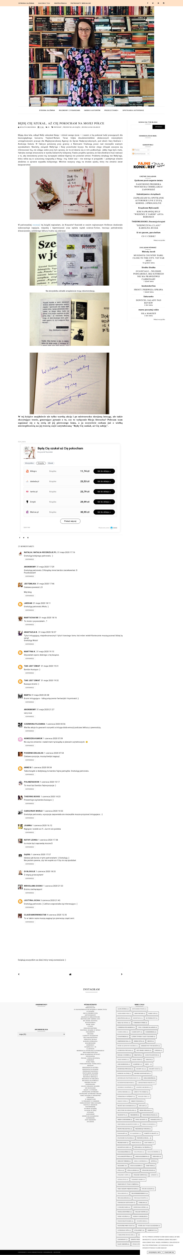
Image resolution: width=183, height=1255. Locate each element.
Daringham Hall (123, 1041)
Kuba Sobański (149, 1078)
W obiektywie (90, 1099)
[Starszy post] (122, 974)
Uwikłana (142, 1202)
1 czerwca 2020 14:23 (51, 797)
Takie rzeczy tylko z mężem (127, 1184)
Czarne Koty (136, 1032)
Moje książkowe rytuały (90, 1054)
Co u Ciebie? (149, 236)
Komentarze (140, 154)
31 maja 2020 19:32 (50, 680)
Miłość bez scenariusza (126, 1105)
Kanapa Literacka (90, 1041)
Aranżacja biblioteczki (90, 1017)
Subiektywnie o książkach (149, 194)
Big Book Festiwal (90, 1020)
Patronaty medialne (81, 3)
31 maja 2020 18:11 (42, 603)
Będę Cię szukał (123, 1022)
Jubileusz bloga (90, 1039)
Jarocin (148, 1059)
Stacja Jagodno (135, 1165)
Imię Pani (137, 1055)
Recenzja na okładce (91, 127)
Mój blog (28, 592)
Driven (149, 1041)
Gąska (27, 854)
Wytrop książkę (90, 1108)
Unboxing (90, 1097)
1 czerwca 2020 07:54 (54, 753)
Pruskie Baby (122, 1142)
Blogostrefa (90, 1022)
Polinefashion (31, 782)
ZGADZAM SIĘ (169, 1252)
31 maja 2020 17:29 (45, 567)
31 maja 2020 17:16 (66, 552)
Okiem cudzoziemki (124, 1119)
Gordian (157, 1050)
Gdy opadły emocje (143, 1050)
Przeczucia (135, 1142)
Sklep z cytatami (90, 1090)
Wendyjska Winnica (139, 1207)
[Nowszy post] (19, 974)
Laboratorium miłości (145, 1082)
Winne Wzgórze (123, 1216)
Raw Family (148, 1142)
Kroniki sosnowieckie (141, 1073)
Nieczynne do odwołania (126, 1110)
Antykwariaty (90, 1015)
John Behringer (123, 1064)
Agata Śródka (122, 1009)
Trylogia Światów (140, 1198)
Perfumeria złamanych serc (127, 1124)
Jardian (28, 603)
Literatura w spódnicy (125, 1096)
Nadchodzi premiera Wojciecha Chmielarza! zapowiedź (148, 187)
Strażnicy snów (123, 1175)
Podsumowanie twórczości (90, 1063)
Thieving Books (32, 797)
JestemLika (30, 584)
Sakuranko (149, 297)
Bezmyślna (137, 1018)
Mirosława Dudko (33, 886)
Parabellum (155, 1119)
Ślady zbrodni (122, 1244)
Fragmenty (90, 1032)
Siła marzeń (148, 313)
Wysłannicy (138, 1230)
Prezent (90, 1065)
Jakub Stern (136, 1059)
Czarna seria (122, 1032)
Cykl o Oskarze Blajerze (146, 1027)
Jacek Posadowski (151, 1055)
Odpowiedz (29, 559)
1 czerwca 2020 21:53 (53, 886)
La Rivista (90, 1048)
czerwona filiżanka (34, 724)
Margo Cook (122, 1101)
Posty (137, 150)
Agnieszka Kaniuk (33, 738)
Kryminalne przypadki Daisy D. (128, 1078)
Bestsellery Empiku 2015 (90, 1019)
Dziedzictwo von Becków (149, 1045)
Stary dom (149, 1165)
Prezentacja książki (72, 127)
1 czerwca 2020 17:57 (41, 854)
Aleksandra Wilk (123, 1013)
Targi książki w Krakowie (90, 1095)
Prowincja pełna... (143, 1138)
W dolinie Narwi (123, 1207)
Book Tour (90, 1024)
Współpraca (60, 3)
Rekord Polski (90, 1082)
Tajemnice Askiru (137, 1179)
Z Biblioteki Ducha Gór (125, 1235)
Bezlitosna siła (123, 1018)
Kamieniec (136, 1064)
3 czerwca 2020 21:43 (50, 900)
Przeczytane (111, 110)
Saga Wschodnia (152, 1152)
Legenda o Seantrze (124, 1087)
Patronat (58, 127)
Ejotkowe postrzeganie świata (149, 180)
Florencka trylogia (124, 1050)
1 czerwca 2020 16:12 (42, 825)
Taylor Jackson (147, 1188)
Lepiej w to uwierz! (140, 1092)
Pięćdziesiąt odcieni (142, 1128)
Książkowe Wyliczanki (148, 208)
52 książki (90, 1011)
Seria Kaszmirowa (141, 1156)
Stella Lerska (132, 1170)
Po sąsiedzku (134, 1133)
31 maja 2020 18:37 (47, 632)
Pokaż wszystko (159, 240)
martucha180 (31, 618)
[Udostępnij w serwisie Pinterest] (28, 538)
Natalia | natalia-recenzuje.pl (40, 552)
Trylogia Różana (123, 1198)
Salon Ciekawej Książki (90, 1086)
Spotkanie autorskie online (90, 1093)
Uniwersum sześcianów (125, 1202)
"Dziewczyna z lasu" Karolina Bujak (148, 226)
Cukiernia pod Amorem (125, 1027)
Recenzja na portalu (90, 1080)
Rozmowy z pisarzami (69, 110)
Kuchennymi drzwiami (125, 1082)
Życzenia (90, 1121)
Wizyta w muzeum (90, 1105)
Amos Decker (138, 1013)
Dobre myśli (138, 1041)
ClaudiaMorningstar (35, 915)
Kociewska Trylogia (124, 1069)
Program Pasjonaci (90, 1071)
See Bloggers (90, 1088)
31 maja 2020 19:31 (50, 666)
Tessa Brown (122, 1193)
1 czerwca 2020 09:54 (42, 767)
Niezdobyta (121, 1115)
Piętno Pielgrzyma (124, 1128)
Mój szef (142, 1105)
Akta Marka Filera (138, 1009)
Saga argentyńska (124, 1156)
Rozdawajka (90, 1084)
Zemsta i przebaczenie (138, 1239)
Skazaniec (121, 1165)
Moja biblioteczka (90, 1052)
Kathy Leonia (31, 840)
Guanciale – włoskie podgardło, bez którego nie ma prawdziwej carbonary (148, 275)
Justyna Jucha (32, 900)
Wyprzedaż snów (123, 1230)
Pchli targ (90, 1062)
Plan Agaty (121, 1133)
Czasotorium (122, 1036)
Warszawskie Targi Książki (90, 1103)
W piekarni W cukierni (90, 1101)
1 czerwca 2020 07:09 (53, 738)
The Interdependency (138, 1193)
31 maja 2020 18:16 (48, 618)
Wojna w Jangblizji (139, 1216)
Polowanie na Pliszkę (125, 1138)
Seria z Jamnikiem (140, 1161)
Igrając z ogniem (123, 1055)
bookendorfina (149, 286)
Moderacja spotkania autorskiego (90, 1050)
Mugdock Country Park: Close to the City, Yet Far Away (148, 258)
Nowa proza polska (149, 1115)
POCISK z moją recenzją (90, 1058)
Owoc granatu (140, 1119)
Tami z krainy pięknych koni (127, 1188)
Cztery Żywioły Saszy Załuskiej (142, 1036)
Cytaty (90, 1026)
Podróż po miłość (150, 1133)
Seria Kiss (156, 1156)
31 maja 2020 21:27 (45, 710)
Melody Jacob (148, 252)
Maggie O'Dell (143, 1096)
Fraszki (90, 1033)
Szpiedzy (154, 1175)
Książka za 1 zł (90, 1047)
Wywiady (90, 1112)
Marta (27, 695)
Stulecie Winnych (140, 1175)
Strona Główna (26, 3)
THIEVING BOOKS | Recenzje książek (149, 222)
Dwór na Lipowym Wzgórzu (127, 1045)
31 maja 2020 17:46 (45, 584)
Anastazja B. (31, 632)
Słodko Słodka (148, 268)
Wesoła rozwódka (124, 1211)
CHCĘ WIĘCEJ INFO (155, 1252)
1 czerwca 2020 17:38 (48, 840)
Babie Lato (152, 1013)
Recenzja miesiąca (90, 1076)
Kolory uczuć (154, 1069)
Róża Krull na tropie (141, 1147)
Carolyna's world (33, 811)
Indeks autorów (92, 110)
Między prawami (136, 1101)
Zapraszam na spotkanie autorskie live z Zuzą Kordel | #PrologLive (148, 200)
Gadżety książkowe (90, 1035)
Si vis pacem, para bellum (149, 233)
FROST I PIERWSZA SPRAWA (148, 289)
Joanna (28, 825)
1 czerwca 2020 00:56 (55, 724)
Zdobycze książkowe (90, 1116)
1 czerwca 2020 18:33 (46, 871)
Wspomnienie (90, 1106)
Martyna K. (30, 652)
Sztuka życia (122, 1179)
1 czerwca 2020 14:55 (53, 811)
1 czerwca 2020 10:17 (50, 782)
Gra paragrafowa (90, 1037)
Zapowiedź (90, 1114)
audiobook (90, 1118)
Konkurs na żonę (123, 1073)
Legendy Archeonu (142, 1087)
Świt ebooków (90, 1120)
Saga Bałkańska (123, 1152)
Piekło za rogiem (148, 1124)
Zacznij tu (44, 3)
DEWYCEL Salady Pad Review (148, 301)
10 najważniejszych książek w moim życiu (90, 1009)
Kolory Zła (140, 1069)
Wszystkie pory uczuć (125, 1225)
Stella (120, 1170)
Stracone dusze (147, 1170)
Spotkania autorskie (133, 110)
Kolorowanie (90, 1043)
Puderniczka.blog (33, 753)
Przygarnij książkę (90, 1073)
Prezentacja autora (90, 1067)
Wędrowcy (151, 1230)
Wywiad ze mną (90, 1110)
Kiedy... (147, 1064)
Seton (153, 1161)
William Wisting (140, 1211)
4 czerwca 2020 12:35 (57, 915)
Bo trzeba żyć (151, 1018)
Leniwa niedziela (123, 1092)
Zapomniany (122, 1239)
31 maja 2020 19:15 (45, 652)
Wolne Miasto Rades (124, 1221)
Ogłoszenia (90, 1056)
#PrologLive (90, 1007)
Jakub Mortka (122, 1059)
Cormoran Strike (139, 1022)
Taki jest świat (32, 666)
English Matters (90, 1028)
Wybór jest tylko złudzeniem (148, 1225)
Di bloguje (29, 871)
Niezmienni (133, 1115)
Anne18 (27, 767)
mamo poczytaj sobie (149, 310)
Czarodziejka (150, 1032)
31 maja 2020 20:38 (40, 695)
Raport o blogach (90, 1075)
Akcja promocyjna (90, 1013)
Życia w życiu (137, 1244)
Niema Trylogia (145, 1110)
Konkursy (90, 1045)
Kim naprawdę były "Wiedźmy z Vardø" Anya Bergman (149, 214)
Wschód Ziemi (141, 1221)
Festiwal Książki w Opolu (90, 1030)
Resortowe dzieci (123, 1147)
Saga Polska (138, 1152)
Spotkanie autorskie (90, 1091)
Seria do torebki (123, 1161)
